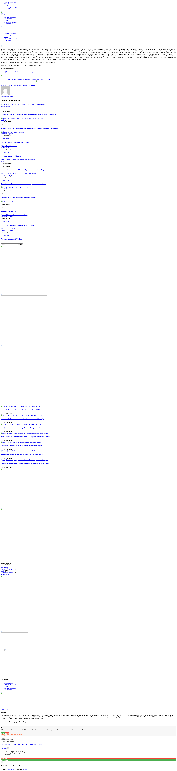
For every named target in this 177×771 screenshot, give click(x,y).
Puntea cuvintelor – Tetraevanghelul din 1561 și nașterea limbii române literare (25, 436)
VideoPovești (8, 4)
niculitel (28, 72)
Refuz (7, 733)
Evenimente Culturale (10, 7)
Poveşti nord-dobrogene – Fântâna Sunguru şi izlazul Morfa (23, 184)
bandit (8, 72)
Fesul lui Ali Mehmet (8, 211)
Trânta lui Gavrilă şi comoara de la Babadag (18, 225)
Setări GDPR (4, 709)
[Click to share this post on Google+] (4, 73)
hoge (16, 72)
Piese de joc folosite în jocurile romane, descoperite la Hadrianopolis (22, 454)
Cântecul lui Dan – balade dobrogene (15, 142)
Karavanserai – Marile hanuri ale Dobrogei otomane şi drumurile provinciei (29, 128)
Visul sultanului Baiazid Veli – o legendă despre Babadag (22, 170)
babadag (3, 72)
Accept (3, 733)
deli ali (13, 72)
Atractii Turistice (9, 9)
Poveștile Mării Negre (7, 96)
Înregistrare (11, 769)
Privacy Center (5, 735)
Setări (11, 735)
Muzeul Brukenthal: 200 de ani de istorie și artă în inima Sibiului (21, 410)
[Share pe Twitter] (2, 73)
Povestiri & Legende (10, 2)
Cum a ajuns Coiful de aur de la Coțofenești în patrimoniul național (22, 445)
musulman (22, 72)
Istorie (6, 5)
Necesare (3, 744)
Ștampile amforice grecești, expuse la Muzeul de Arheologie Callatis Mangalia (25, 463)
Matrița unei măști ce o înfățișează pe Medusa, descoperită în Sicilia (22, 428)
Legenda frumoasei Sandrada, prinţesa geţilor (18, 197)
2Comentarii (5, 152)
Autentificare (26, 769)
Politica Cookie (17, 735)
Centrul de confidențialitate (25, 744)
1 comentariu (5, 139)
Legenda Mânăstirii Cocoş (11, 156)
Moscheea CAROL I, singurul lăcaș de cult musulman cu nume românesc (28, 115)
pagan (32, 72)
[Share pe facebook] (1, 73)
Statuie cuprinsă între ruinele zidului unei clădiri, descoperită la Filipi (22, 419)
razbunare (38, 72)
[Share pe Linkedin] (5, 73)
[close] (1, 736)
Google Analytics (11, 744)
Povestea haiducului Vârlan (11, 239)
